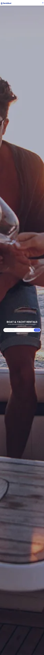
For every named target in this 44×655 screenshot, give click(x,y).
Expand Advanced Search (22, 333)
